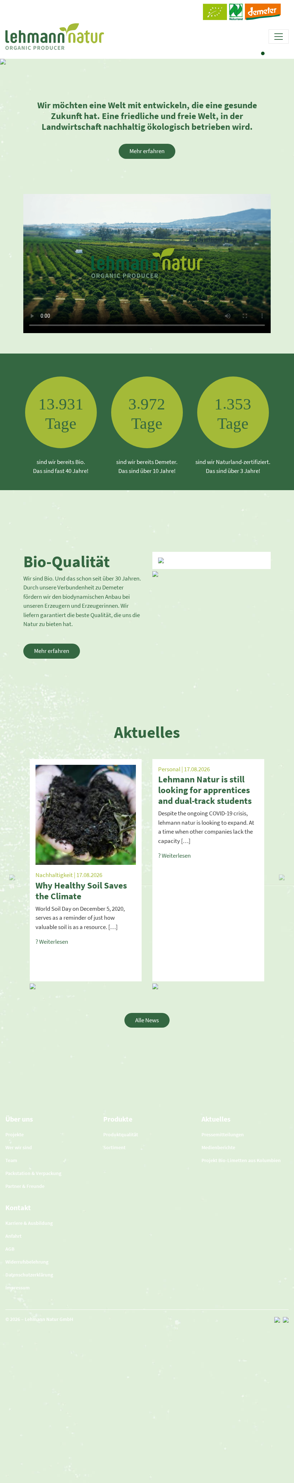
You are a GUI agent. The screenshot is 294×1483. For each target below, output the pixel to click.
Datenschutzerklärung (29, 1274)
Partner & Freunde (24, 1186)
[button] (12, 877)
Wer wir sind (18, 1147)
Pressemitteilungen (222, 1134)
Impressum (17, 1287)
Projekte (14, 1134)
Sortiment (114, 1147)
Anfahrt (13, 1236)
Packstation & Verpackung (33, 1173)
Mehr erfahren (147, 151)
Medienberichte (218, 1147)
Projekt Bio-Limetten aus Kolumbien (241, 1160)
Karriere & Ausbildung (29, 1223)
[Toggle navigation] (279, 36)
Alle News (147, 1020)
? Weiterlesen (51, 942)
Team (11, 1160)
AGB (9, 1249)
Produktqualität (120, 1134)
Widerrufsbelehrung (26, 1262)
